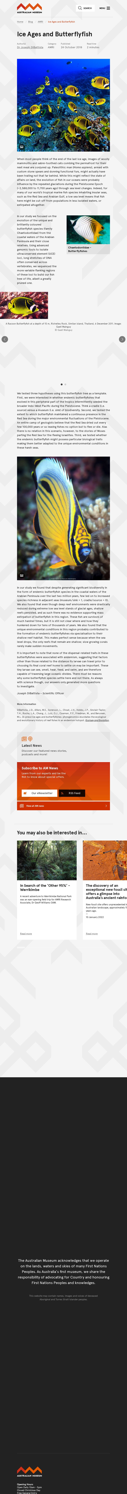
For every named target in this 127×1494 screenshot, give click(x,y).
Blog (30, 21)
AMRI (41, 21)
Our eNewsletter (42, 793)
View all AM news (35, 805)
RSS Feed (74, 793)
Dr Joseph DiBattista (30, 47)
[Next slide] (122, 339)
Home (20, 21)
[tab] (62, 384)
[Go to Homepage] (63, 1471)
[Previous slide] (5, 339)
